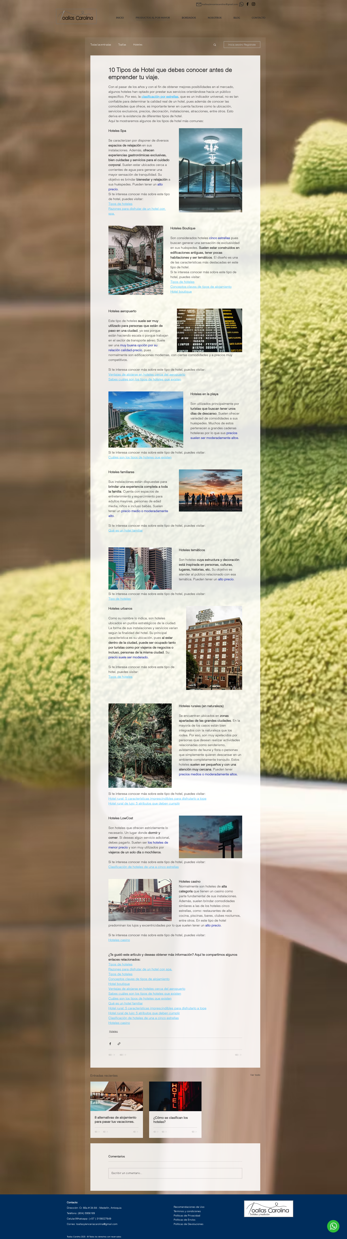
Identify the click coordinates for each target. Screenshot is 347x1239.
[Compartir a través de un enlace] (119, 1043)
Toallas (122, 44)
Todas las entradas (100, 44)
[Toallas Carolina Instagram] (253, 4)
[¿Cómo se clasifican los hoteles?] (175, 1096)
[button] (215, 44)
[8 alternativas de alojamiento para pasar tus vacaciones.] (116, 1096)
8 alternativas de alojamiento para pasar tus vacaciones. (115, 1119)
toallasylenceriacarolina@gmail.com (96, 1224)
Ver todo (255, 1074)
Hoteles (137, 44)
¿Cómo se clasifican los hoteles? (170, 1119)
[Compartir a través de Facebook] (110, 1043)
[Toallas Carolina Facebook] (247, 4)
